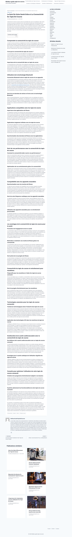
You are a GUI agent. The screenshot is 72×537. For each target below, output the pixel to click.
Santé (14, 413)
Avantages (52, 14)
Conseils (51, 20)
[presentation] (36, 454)
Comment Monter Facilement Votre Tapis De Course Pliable (14, 438)
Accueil (49, 528)
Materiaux (52, 29)
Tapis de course (22, 413)
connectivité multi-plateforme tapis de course (20, 84)
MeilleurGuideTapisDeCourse (17, 418)
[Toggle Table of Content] (16, 36)
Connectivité (9, 12)
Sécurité (51, 35)
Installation (52, 26)
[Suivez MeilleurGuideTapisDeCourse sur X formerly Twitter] (11, 432)
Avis (50, 15)
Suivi (18, 413)
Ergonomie (52, 23)
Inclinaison (52, 24)
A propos (57, 528)
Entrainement (52, 21)
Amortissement (53, 12)
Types (51, 36)
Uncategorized (53, 38)
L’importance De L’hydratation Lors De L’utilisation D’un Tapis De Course (15, 500)
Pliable (51, 30)
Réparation (52, 32)
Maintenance (52, 27)
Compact (51, 17)
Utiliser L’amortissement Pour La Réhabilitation (38, 437)
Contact (53, 528)
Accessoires (52, 11)
